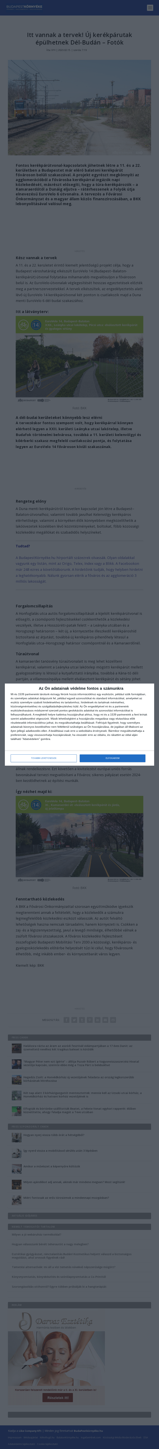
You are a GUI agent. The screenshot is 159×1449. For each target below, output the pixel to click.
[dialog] (79, 725)
